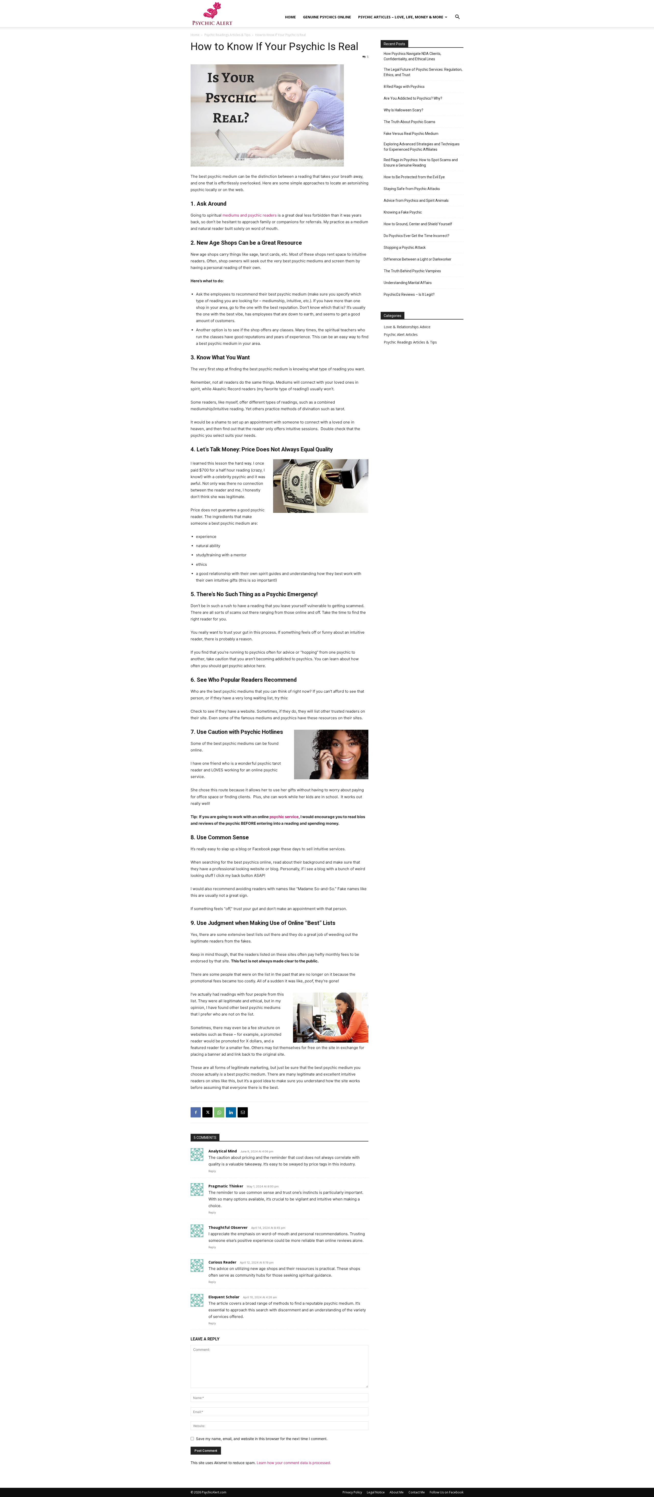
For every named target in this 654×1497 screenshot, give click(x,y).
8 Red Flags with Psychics (404, 87)
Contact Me (416, 1492)
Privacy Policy (352, 1492)
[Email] (243, 1112)
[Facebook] (196, 1112)
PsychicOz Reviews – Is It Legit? (409, 294)
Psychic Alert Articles (401, 334)
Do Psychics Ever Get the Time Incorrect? (416, 236)
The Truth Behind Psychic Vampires (412, 271)
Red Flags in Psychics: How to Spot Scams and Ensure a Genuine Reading (421, 162)
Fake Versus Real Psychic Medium (411, 134)
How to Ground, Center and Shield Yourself (418, 224)
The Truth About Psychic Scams (409, 122)
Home (290, 17)
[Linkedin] (231, 1112)
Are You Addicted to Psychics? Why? (413, 98)
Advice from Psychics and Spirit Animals (416, 200)
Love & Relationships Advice (407, 326)
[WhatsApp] (219, 1112)
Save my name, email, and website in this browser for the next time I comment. (262, 1438)
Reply (212, 1171)
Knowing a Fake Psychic (403, 212)
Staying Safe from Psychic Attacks (412, 189)
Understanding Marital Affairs (408, 283)
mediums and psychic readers (250, 215)
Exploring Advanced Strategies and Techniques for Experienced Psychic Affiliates (422, 146)
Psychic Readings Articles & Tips (227, 35)
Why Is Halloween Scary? (403, 110)
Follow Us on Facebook (446, 1492)
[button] (457, 17)
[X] (207, 1112)
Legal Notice (376, 1492)
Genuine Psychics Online (327, 17)
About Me (397, 1492)
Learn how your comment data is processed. (294, 1462)
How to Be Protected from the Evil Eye (414, 177)
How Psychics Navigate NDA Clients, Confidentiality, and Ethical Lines (412, 56)
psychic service (284, 816)
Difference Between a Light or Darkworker (417, 259)
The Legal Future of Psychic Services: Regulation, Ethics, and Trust (423, 72)
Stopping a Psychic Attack (405, 247)
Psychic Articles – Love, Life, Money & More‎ (400, 17)
